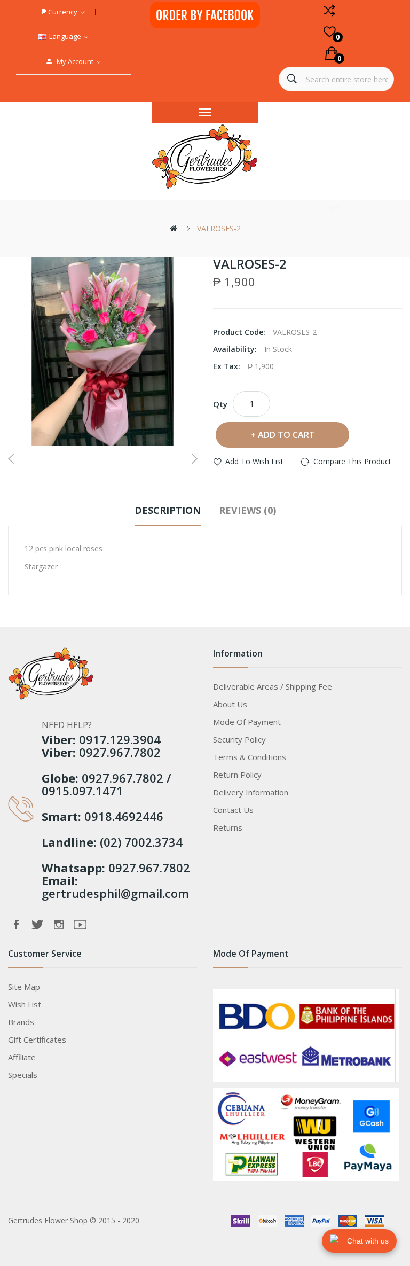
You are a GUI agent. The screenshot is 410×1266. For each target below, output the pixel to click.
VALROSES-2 (219, 228)
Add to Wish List (254, 461)
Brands (21, 1022)
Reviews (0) (247, 510)
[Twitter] (37, 924)
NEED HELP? (67, 725)
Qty (220, 403)
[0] (330, 32)
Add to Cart (286, 435)
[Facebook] (16, 924)
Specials (22, 1074)
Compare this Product (352, 461)
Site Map (24, 986)
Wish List (24, 1004)
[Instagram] (59, 924)
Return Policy (237, 774)
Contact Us (233, 809)
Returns (227, 827)
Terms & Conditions (249, 757)
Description (168, 510)
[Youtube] (80, 924)
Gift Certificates (37, 1039)
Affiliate (22, 1057)
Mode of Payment (247, 721)
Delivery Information (250, 792)
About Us (230, 704)
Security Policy (239, 739)
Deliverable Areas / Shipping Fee (272, 686)
